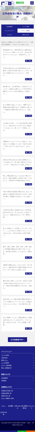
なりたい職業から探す (7, 398)
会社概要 (10, 406)
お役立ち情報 (3, 413)
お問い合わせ (25, 34)
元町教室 (3, 380)
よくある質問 (5, 363)
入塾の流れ (4, 358)
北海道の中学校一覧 (7, 390)
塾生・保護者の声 (6, 368)
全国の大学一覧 (5, 396)
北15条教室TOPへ (17, 340)
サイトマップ (31, 407)
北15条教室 (9, 26)
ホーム (3, 406)
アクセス (9, 34)
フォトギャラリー (9, 30)
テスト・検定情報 (6, 365)
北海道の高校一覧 (6, 393)
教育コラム (4, 360)
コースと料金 (25, 26)
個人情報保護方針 (24, 407)
